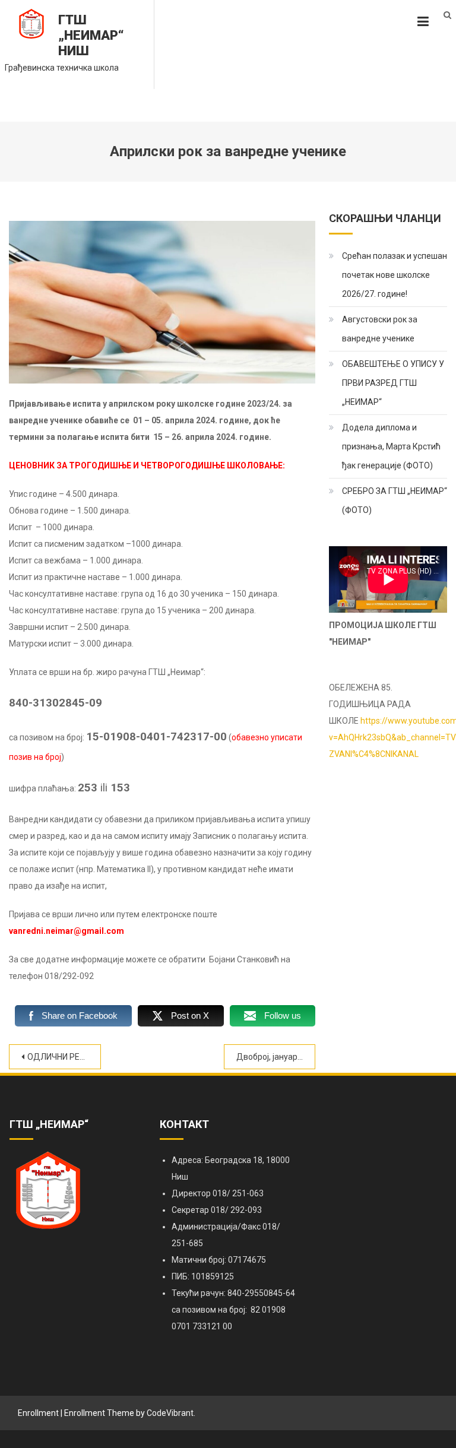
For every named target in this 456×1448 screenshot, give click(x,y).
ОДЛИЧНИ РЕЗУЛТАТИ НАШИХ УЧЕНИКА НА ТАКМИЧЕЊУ (64, 1057)
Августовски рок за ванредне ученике (379, 329)
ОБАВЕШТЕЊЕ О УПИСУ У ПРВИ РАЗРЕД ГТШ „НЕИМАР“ (393, 383)
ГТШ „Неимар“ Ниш (91, 35)
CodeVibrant (170, 1413)
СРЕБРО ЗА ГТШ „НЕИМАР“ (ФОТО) (394, 500)
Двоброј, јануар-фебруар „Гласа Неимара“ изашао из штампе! (276, 1057)
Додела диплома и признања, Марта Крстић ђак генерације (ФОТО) (391, 446)
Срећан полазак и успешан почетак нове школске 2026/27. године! (394, 275)
